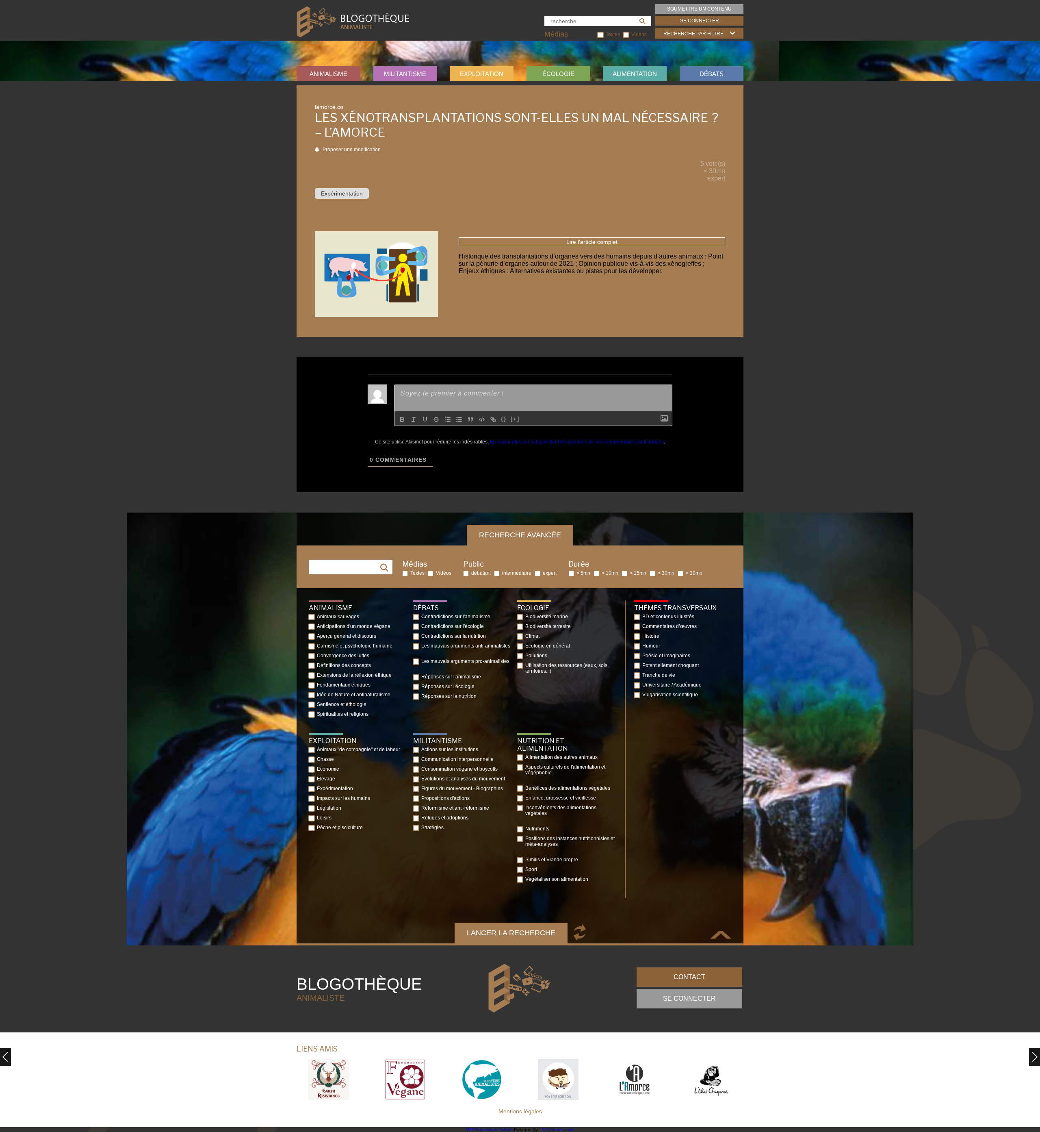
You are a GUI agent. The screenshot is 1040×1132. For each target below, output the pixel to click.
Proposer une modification (351, 149)
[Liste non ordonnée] (459, 419)
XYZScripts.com (558, 1129)
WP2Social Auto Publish (489, 1129)
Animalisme (328, 73)
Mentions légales (520, 1111)
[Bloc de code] (482, 419)
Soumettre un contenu (699, 9)
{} (504, 419)
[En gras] (402, 419)
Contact (689, 976)
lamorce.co (329, 107)
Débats (712, 73)
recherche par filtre (693, 34)
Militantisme (405, 73)
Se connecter (699, 21)
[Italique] (413, 419)
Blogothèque (359, 988)
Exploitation (481, 73)
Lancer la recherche (511, 933)
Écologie (558, 73)
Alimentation (635, 73)
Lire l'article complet (592, 242)
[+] (515, 419)
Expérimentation (342, 193)
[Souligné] (425, 419)
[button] (1034, 1057)
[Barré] (436, 419)
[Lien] (493, 419)
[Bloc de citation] (470, 419)
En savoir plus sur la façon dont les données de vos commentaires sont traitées (577, 442)
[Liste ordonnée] (447, 419)
